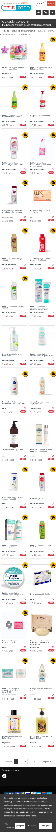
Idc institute (7, 74)
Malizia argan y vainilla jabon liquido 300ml (41, 737)
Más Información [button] (9, 826)
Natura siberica (8, 360)
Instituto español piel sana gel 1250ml (13, 307)
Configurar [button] (45, 826)
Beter (4, 647)
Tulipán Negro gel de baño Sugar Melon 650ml (40, 402)
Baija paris (6, 743)
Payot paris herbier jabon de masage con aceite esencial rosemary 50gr (40, 642)
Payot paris (34, 647)
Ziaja (4, 456)
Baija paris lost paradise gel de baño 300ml (13, 737)
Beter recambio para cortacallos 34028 (10, 641)
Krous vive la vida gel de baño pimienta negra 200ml (41, 450)
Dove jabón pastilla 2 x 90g (40, 594)
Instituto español (37, 74)
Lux (31, 217)
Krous (32, 456)
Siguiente (47, 761)
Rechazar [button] (32, 826)
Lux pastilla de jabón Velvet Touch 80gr (40, 211)
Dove (32, 599)
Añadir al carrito (15, 83)
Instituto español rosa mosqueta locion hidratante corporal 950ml (40, 164)
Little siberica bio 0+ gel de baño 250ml (12, 355)
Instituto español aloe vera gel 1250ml (41, 546)
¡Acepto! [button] (20, 826)
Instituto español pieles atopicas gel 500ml (10, 546)
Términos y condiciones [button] (26, 816)
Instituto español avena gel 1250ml (12, 259)
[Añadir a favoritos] (25, 73)
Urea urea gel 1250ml (38, 498)
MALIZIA (33, 743)
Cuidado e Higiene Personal (23, 31)
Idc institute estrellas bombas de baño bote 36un (13, 68)
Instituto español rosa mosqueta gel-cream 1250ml (12, 164)
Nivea (4, 408)
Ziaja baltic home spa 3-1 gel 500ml (12, 450)
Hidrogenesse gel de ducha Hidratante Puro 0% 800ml (12, 211)
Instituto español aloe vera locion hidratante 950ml (12, 116)
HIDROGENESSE (7, 217)
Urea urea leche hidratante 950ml (40, 116)
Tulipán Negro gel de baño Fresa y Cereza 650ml (40, 259)
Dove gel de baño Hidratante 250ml (41, 689)
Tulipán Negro (35, 265)
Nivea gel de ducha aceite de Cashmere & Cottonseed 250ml (13, 402)
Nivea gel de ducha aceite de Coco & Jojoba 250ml (12, 498)
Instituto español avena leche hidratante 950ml (41, 68)
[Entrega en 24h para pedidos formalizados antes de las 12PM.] (53, 39)
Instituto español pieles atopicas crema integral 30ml (13, 594)
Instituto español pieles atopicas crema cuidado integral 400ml (11, 690)
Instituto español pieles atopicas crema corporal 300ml (41, 355)
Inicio (6, 31)
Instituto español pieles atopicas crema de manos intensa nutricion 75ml (39, 308)
